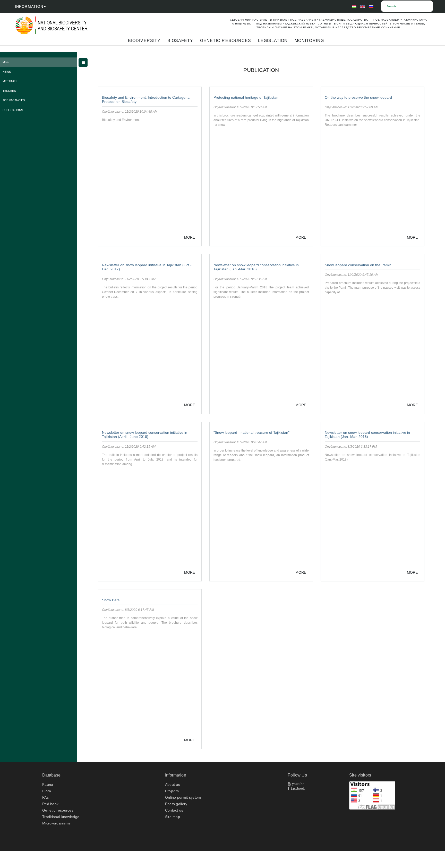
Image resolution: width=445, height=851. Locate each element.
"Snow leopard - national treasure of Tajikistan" (251, 432)
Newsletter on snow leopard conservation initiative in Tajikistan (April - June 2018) (144, 434)
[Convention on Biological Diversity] (65, 25)
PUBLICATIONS (13, 110)
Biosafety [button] (180, 40)
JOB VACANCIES (14, 100)
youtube (297, 784)
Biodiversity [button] (144, 40)
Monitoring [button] (309, 40)
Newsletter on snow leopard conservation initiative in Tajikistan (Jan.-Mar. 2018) (256, 267)
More (189, 237)
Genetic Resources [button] (225, 40)
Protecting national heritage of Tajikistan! (246, 97)
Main (5, 62)
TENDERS (9, 90)
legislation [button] (273, 40)
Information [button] (29, 6)
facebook (297, 788)
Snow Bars (110, 600)
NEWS (7, 71)
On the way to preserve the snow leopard (358, 97)
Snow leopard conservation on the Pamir (358, 265)
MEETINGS (10, 81)
